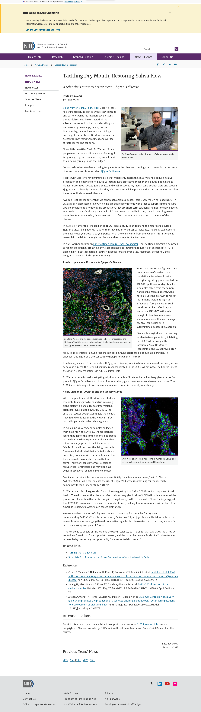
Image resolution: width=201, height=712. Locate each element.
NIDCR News (32, 81)
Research (57, 57)
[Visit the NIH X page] (152, 683)
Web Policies (71, 693)
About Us (167, 57)
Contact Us (29, 698)
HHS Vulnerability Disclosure (79, 704)
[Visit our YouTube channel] (167, 683)
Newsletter (31, 87)
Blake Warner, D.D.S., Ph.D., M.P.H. (81, 107)
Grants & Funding (83, 57)
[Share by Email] (175, 64)
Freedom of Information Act (80, 698)
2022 (85, 660)
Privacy (109, 693)
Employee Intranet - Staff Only (122, 704)
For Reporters (33, 111)
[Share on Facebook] (158, 64)
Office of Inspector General (38, 704)
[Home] (47, 45)
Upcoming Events (35, 93)
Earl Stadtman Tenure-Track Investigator (115, 244)
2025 (65, 660)
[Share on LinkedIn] (169, 64)
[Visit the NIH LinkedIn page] (159, 683)
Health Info (35, 57)
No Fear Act (112, 698)
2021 (92, 660)
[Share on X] (163, 64)
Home (26, 64)
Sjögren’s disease (110, 171)
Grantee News (33, 99)
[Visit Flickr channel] (175, 683)
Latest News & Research (66, 64)
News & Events (143, 57)
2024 (72, 660)
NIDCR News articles (148, 624)
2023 (78, 660)
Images (29, 105)
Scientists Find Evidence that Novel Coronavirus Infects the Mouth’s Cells (108, 557)
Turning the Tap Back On (82, 552)
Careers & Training (114, 57)
